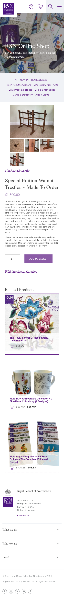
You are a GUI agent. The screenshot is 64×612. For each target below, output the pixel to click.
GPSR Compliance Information (21, 271)
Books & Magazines (45, 89)
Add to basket (38, 258)
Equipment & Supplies (20, 89)
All (16, 80)
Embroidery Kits (42, 84)
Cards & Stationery (23, 94)
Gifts (55, 84)
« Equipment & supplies (17, 170)
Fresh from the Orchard (18, 84)
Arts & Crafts (42, 94)
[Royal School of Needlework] (8, 8)
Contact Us (23, 515)
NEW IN (24, 80)
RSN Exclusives (39, 80)
